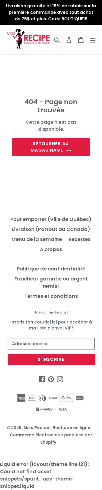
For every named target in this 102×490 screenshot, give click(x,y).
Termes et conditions (51, 296)
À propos (51, 249)
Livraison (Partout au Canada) (51, 229)
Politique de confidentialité (51, 268)
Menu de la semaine (36, 239)
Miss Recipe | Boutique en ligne (57, 427)
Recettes (80, 239)
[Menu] (93, 39)
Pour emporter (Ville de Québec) (51, 219)
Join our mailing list (51, 312)
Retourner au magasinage (50, 147)
